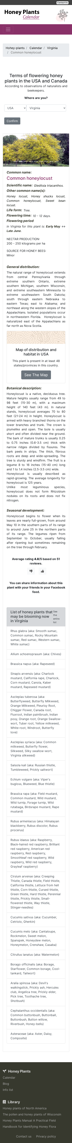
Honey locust (17, 196)
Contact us (23, 1136)
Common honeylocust (24, 201)
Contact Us (62, 2)
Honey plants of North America (25, 1108)
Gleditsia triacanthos (48, 185)
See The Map (36, 375)
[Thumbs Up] (42, 571)
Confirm (12, 121)
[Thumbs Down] (31, 571)
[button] (8, 150)
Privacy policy (46, 1136)
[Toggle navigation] (8, 29)
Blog (6, 1083)
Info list (8, 1090)
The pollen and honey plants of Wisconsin (32, 1114)
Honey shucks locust (48, 196)
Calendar (9, 1077)
